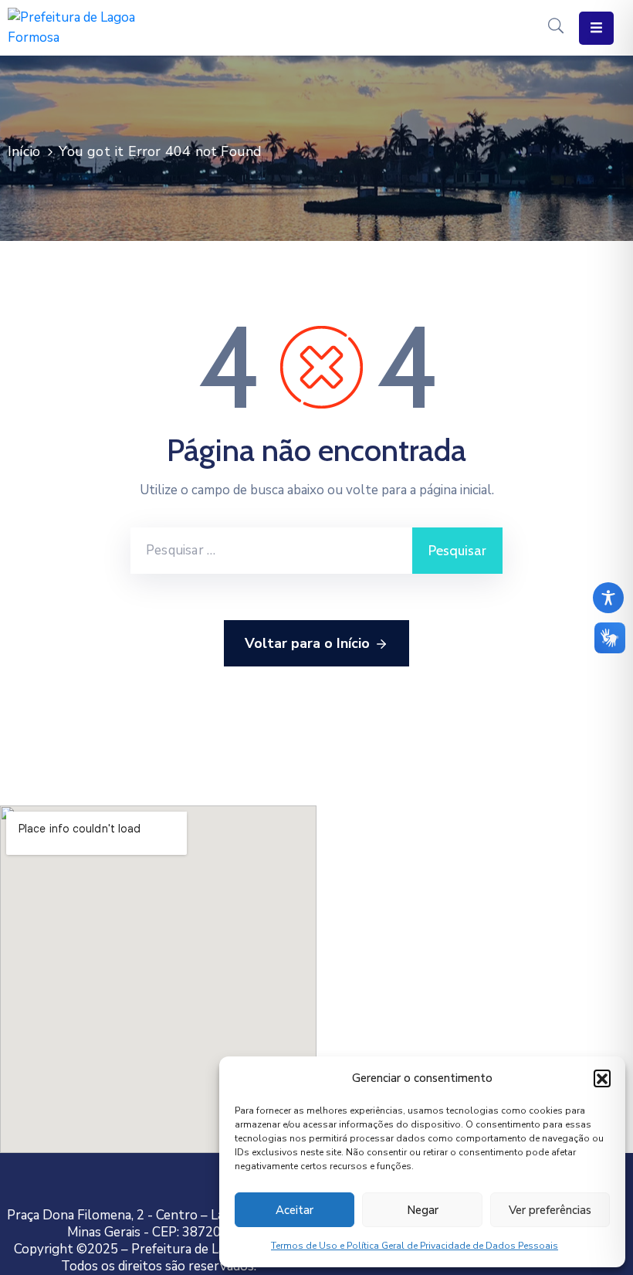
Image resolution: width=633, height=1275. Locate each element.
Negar (422, 1210)
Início (24, 151)
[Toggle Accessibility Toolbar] (608, 598)
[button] (602, 1078)
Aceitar (294, 1210)
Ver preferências (550, 1210)
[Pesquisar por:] (271, 550)
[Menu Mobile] (596, 28)
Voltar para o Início (307, 643)
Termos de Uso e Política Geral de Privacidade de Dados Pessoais (414, 1245)
